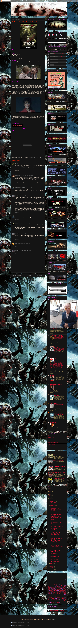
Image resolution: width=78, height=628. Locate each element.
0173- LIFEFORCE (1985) (54, 508)
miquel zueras (17, 175)
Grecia (49, 586)
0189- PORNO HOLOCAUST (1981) (59, 478)
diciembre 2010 (53, 501)
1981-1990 (57, 575)
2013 (50, 495)
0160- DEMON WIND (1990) (54, 534)
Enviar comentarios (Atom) (31, 279)
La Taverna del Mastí (53, 403)
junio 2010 (52, 564)
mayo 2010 (52, 566)
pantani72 (17, 187)
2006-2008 (31, 157)
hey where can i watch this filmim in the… (57, 53)
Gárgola (16, 223)
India (56, 587)
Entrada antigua (40, 275)
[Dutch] (50, 35)
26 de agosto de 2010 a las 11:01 (29, 163)
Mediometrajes (58, 589)
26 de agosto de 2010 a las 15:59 (26, 233)
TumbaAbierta (50, 446)
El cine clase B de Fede (54, 345)
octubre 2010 (52, 504)
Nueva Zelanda (62, 590)
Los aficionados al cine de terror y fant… (57, 56)
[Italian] (62, 34)
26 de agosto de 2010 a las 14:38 (26, 195)
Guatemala (53, 586)
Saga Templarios (57, 597)
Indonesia (59, 587)
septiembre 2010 (53, 505)
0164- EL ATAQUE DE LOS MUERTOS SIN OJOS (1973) (56, 527)
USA (37, 157)
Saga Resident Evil (52, 596)
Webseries (52, 602)
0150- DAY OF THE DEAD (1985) (55, 555)
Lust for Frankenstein (57, 423)
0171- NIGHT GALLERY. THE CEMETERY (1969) (55, 512)
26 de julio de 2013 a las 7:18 (24, 243)
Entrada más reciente (17, 275)
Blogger (54, 619)
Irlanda (63, 587)
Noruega (51, 590)
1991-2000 (63, 575)
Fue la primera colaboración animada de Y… (58, 59)
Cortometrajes (51, 582)
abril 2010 (52, 567)
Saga (53, 593)
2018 (50, 488)
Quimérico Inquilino (18, 163)
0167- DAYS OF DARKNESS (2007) (56, 521)
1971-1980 (50, 575)
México (64, 589)
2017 (50, 490)
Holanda (61, 586)
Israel (53, 588)
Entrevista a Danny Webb (53, 328)
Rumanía (64, 592)
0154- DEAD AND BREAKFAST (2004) (56, 546)
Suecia (54, 599)
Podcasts (56, 591)
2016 (50, 491)
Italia (56, 588)
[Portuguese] (58, 35)
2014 (50, 494)
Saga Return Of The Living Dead (61, 596)
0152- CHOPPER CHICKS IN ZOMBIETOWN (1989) (55, 551)
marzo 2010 (52, 569)
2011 (50, 498)
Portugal (60, 591)
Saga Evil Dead (61, 594)
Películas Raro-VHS (51, 444)
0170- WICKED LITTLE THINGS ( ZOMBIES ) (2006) (55, 515)
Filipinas (58, 585)
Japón (60, 588)
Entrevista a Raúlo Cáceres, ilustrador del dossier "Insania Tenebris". (58, 405)
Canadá (55, 580)
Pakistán (52, 591)
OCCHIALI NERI (56, 376)
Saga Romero (51, 597)
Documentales (55, 583)
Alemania (49, 579)
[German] (58, 34)
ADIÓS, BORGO (56, 395)
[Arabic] (63, 35)
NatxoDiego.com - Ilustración (53, 442)
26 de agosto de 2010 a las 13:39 (25, 187)
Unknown (17, 243)
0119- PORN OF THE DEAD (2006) (59, 472)
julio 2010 (52, 563)
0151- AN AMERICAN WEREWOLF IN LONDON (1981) (56, 553)
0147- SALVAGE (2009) (54, 559)
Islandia (49, 588)
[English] (50, 34)
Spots (63, 598)
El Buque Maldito (51, 437)
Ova (48, 591)
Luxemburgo (50, 589)
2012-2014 (55, 577)
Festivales (53, 585)
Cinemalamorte (50, 435)
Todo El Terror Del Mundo (54, 357)
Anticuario (61, 579)
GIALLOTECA (52, 375)
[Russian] (54, 35)
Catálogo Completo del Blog (58, 460)
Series (53, 598)
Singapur (59, 598)
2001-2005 (52, 576)
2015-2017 (62, 577)
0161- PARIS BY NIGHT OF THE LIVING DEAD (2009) (55, 533)
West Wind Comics (51, 447)
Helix (57, 586)
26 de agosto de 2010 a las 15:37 (24, 223)
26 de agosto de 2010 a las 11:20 (27, 175)
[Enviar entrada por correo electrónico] (40, 157)
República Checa (59, 592)
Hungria (52, 587)
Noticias (55, 590)
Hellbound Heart (51, 439)
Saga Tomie (63, 597)
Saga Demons (55, 594)
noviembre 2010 (53, 502)
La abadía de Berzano (53, 299)
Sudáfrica (49, 599)
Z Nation (57, 602)
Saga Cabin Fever (59, 593)
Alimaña (19, 157)
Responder (17, 171)
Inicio (30, 275)
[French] (54, 34)
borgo (51, 394)
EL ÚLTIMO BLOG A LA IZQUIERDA (56, 335)
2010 (50, 500)
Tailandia (57, 599)
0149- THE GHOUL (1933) (54, 556)
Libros (64, 588)
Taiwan (62, 599)
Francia (62, 585)
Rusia (50, 593)
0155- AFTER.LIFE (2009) (54, 545)
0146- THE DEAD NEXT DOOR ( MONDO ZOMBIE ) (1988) (55, 561)
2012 (50, 497)
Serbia (49, 598)
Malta (54, 589)
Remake (35, 157)
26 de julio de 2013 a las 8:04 (25, 250)
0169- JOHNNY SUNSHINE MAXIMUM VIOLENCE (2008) (55, 517)
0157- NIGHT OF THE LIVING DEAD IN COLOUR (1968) (56, 541)
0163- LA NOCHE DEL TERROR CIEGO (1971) (55, 529)
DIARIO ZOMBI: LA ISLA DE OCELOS (56, 412)
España (55, 584)
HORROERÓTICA (53, 422)
